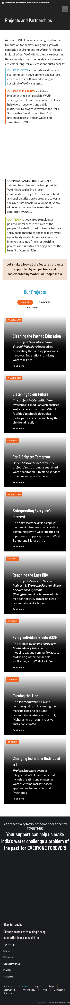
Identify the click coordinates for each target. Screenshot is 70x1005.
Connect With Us (11, 963)
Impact (38, 986)
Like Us (6, 951)
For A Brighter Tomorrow (31, 456)
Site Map (8, 993)
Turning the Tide (25, 695)
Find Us (7, 970)
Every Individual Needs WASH (35, 637)
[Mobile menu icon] (65, 9)
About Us (8, 986)
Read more (18, 365)
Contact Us (59, 989)
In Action (23, 986)
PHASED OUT (35, 307)
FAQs (44, 989)
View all (25, 302)
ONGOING (44, 302)
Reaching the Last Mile (30, 574)
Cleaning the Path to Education (37, 336)
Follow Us (8, 957)
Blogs (51, 986)
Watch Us (8, 976)
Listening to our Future (30, 394)
